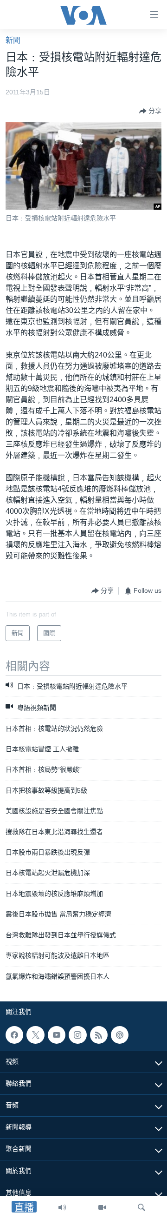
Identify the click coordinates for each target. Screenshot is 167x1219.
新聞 (13, 40)
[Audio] (62, 1207)
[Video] (102, 1207)
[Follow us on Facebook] (14, 1035)
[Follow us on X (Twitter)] (35, 1035)
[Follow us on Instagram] (77, 1035)
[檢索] (141, 1207)
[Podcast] (119, 1035)
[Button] (150, 111)
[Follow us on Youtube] (56, 1035)
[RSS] (99, 1035)
